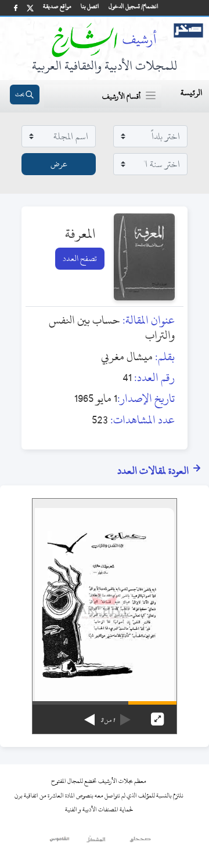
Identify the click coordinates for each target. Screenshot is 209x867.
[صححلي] (140, 842)
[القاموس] (60, 842)
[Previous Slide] (125, 715)
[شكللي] (96, 842)
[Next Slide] (89, 715)
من (107, 720)
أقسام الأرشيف (121, 96)
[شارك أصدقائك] (15, 8)
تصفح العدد (80, 258)
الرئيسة (191, 92)
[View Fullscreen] (157, 719)
